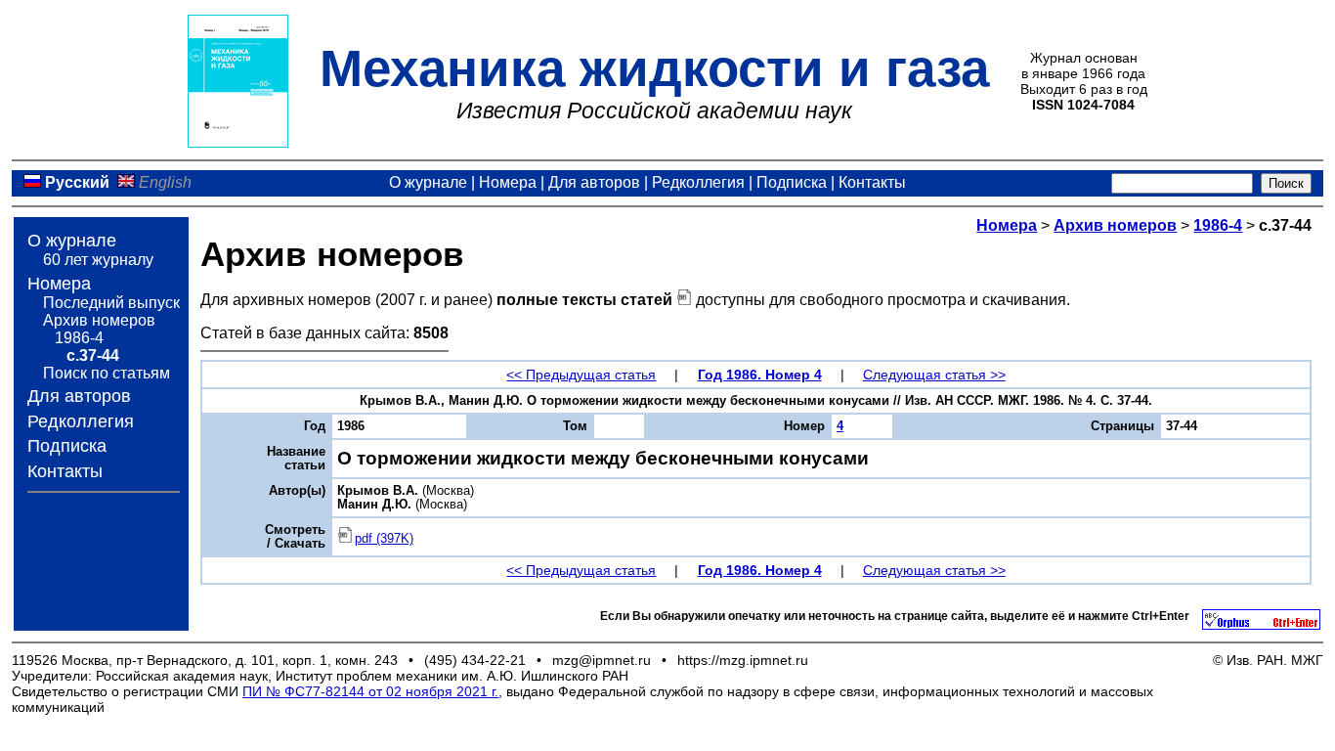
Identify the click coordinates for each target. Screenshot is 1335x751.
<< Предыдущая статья (581, 374)
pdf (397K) (384, 539)
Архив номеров (99, 320)
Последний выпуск (111, 302)
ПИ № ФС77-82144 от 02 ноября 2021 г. (370, 691)
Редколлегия (698, 182)
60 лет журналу (98, 259)
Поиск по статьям (106, 373)
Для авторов (594, 182)
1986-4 (79, 338)
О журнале (428, 182)
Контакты (872, 182)
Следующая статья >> (934, 374)
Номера (508, 182)
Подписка (791, 182)
